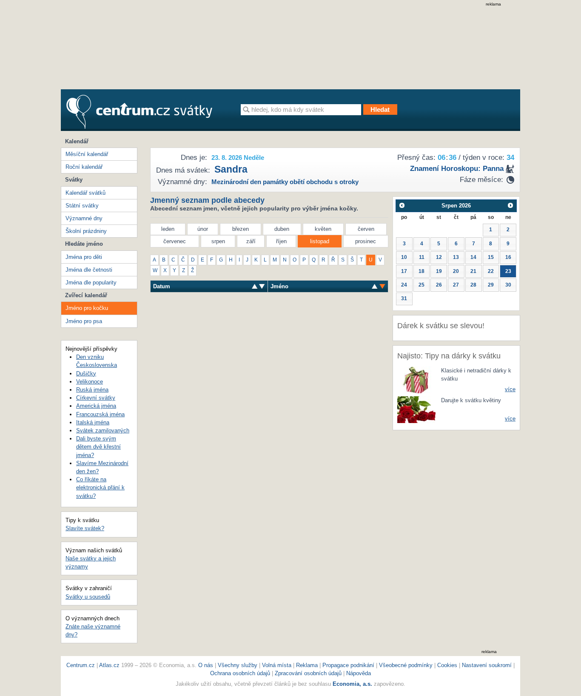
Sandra (231, 169)
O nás (205, 665)
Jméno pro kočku (87, 308)
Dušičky (86, 373)
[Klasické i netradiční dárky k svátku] (416, 379)
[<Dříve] (402, 205)
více (510, 389)
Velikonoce (89, 381)
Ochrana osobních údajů (240, 673)
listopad (319, 241)
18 (421, 271)
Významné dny (84, 218)
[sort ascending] (262, 286)
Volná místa (276, 665)
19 (439, 271)
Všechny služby (238, 665)
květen (323, 229)
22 (491, 271)
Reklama (307, 665)
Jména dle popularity (91, 282)
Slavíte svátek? (85, 528)
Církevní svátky (95, 398)
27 (456, 284)
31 (404, 298)
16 (508, 257)
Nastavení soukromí (487, 665)
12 (439, 257)
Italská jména (92, 422)
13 (456, 257)
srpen (218, 241)
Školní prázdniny (86, 231)
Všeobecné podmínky (406, 665)
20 (456, 271)
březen (240, 229)
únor (202, 229)
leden (167, 229)
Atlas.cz (109, 665)
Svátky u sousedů (88, 597)
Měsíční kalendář (87, 154)
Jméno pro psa (84, 321)
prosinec (365, 241)
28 (473, 284)
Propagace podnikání (348, 665)
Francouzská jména (100, 414)
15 (491, 257)
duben (281, 229)
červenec (174, 241)
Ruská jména (92, 389)
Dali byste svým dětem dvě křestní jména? (98, 446)
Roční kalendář (84, 167)
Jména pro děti (84, 257)
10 (404, 257)
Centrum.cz (80, 665)
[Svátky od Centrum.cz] (139, 112)
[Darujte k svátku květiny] (416, 409)
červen (366, 229)
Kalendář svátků (85, 193)
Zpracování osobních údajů (308, 673)
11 (421, 257)
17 (404, 271)
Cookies (447, 665)
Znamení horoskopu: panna (457, 169)
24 (404, 284)
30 (508, 284)
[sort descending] (255, 286)
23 (508, 271)
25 (421, 284)
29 (491, 284)
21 (473, 271)
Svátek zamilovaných (102, 430)
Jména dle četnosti (89, 270)
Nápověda (358, 673)
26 (439, 284)
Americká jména (96, 406)
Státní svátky (82, 205)
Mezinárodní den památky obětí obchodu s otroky (285, 181)
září (251, 241)
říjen (281, 241)
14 (473, 257)
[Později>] (510, 205)
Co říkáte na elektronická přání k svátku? (100, 487)
